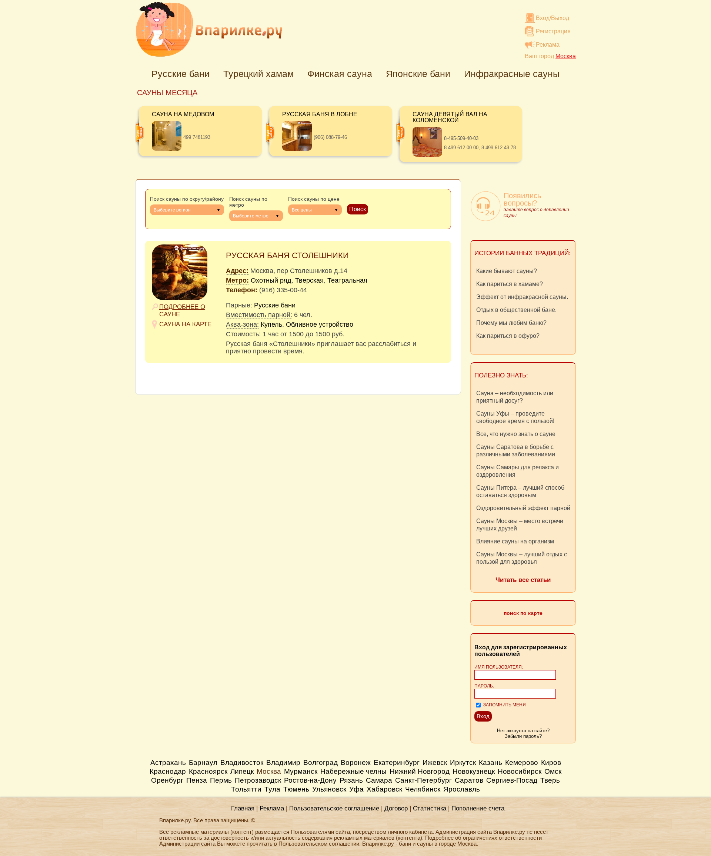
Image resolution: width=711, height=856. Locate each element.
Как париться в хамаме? (509, 284)
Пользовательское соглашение (335, 808)
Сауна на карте (185, 324)
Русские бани (180, 74)
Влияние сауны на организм (515, 541)
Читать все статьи (523, 580)
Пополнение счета (477, 808)
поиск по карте (523, 613)
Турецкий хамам (258, 74)
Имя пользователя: (498, 667)
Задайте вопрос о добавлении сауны (536, 212)
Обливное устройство (319, 324)
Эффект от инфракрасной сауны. (522, 297)
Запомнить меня (504, 704)
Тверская (309, 280)
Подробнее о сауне (182, 310)
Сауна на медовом (183, 114)
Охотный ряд (271, 280)
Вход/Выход (552, 18)
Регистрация (553, 31)
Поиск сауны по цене (314, 199)
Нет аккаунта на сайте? (523, 730)
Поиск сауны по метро (248, 202)
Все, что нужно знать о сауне (515, 434)
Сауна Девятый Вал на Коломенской (450, 117)
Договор (396, 808)
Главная (242, 808)
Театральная (347, 280)
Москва (269, 771)
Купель (271, 324)
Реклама (548, 44)
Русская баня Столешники (287, 255)
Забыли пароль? (523, 736)
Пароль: (484, 686)
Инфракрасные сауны (512, 74)
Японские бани (418, 74)
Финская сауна (339, 74)
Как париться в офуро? (508, 336)
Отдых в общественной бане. (516, 310)
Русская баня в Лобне (319, 114)
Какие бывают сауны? (506, 271)
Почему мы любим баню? (511, 323)
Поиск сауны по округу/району (187, 199)
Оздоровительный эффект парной (523, 508)
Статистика (429, 808)
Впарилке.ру (209, 29)
